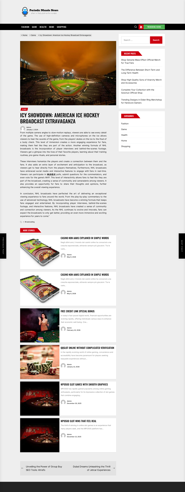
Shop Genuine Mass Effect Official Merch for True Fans (140, 61)
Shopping (61, 27)
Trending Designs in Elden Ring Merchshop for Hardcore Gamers (141, 101)
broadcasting (29, 222)
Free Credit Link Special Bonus (78, 311)
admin (28, 127)
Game (34, 27)
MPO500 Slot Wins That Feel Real (78, 421)
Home (51, 27)
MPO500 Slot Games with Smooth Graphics (84, 384)
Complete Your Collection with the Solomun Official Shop (137, 91)
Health (43, 27)
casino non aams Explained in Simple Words (85, 238)
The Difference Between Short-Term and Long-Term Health (140, 71)
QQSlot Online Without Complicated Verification (87, 348)
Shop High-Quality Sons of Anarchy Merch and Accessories (141, 81)
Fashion (25, 27)
